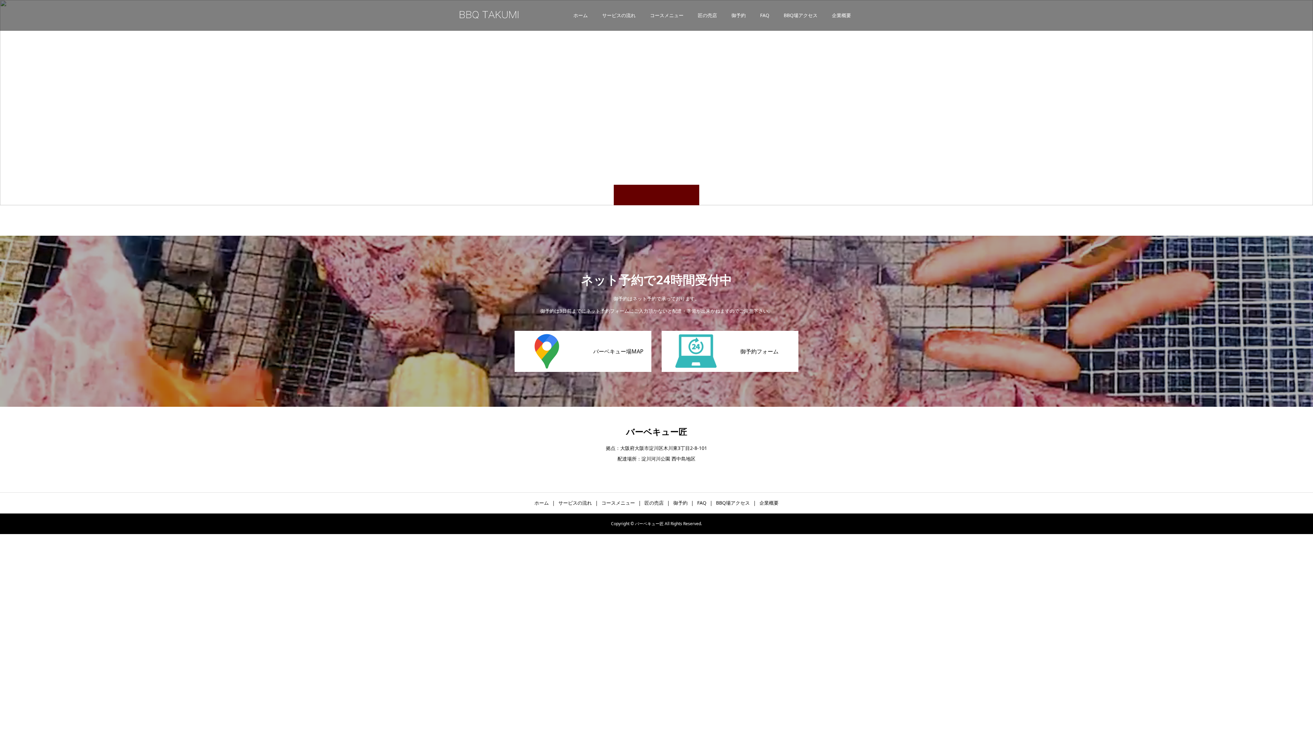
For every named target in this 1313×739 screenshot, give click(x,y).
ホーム (580, 15)
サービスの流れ (619, 15)
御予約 (738, 15)
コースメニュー (667, 15)
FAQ (764, 15)
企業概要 (841, 15)
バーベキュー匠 (656, 431)
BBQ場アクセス (801, 15)
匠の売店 (707, 15)
